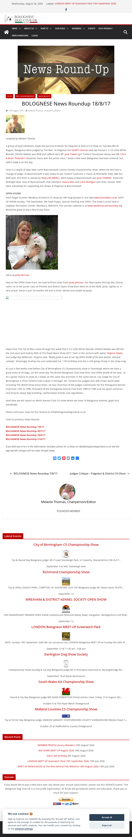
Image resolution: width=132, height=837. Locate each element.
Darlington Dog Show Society (66, 654)
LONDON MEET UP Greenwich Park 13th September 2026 (85, 3)
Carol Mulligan (88, 181)
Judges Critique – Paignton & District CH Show (98, 473)
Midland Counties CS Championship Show (66, 709)
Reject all (106, 825)
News (14, 28)
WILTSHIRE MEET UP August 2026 (56, 750)
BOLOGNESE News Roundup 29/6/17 (25, 435)
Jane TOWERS (104, 177)
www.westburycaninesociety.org (104, 205)
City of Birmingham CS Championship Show (66, 544)
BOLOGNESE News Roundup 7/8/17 (35, 473)
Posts (9, 96)
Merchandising (20, 35)
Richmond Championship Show (66, 572)
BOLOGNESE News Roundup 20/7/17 (25, 431)
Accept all (107, 817)
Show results (44, 96)
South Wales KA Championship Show (66, 682)
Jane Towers (71, 154)
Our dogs (60, 28)
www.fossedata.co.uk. (106, 197)
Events (91, 28)
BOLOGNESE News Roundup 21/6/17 (25, 439)
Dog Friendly (106, 28)
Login (35, 35)
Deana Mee (68, 181)
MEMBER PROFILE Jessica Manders (56, 745)
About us (29, 28)
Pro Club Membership (25, 96)
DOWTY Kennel (80, 150)
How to (44, 28)
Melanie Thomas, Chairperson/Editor (44, 110)
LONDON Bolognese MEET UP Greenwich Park (66, 627)
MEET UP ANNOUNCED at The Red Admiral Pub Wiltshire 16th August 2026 (58, 766)
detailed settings (24, 828)
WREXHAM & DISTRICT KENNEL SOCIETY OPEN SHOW (66, 599)
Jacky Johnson (22, 275)
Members (76, 28)
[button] (19, 28)
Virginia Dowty (115, 353)
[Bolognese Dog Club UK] (6, 32)
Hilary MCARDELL (50, 177)
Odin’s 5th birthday (57, 755)
